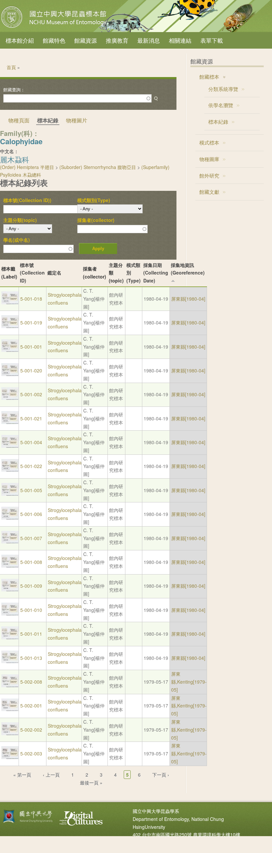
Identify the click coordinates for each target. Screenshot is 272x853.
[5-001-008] (10, 565)
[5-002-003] (10, 757)
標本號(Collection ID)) (27, 200)
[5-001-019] (10, 326)
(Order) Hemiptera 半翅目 (27, 167)
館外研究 (209, 175)
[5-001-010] (10, 613)
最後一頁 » (91, 782)
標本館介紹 (20, 40)
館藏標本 (209, 76)
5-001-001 (31, 346)
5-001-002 (31, 394)
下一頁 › (160, 774)
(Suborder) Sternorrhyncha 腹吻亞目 (97, 167)
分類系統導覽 (223, 88)
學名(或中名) (16, 239)
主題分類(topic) (20, 220)
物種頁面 (19, 120)
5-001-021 (31, 418)
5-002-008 (31, 681)
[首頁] (54, 27)
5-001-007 (31, 538)
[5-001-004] (10, 446)
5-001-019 (31, 322)
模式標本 (209, 142)
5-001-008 (31, 562)
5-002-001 (31, 705)
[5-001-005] (10, 493)
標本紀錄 (218, 121)
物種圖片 (76, 120)
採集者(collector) (95, 220)
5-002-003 (31, 753)
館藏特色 (54, 40)
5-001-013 (31, 658)
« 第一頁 (22, 774)
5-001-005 (31, 490)
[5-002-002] (10, 733)
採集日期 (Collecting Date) (155, 273)
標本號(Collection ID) (32, 273)
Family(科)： (19, 133)
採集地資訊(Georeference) (188, 269)
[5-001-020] (10, 374)
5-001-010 (31, 610)
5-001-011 (31, 633)
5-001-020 (31, 370)
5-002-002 (31, 729)
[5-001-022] (10, 469)
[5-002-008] (10, 685)
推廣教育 (117, 40)
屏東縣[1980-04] (188, 298)
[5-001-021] (10, 422)
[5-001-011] (10, 637)
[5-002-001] (10, 709)
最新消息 (148, 40)
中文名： (9, 151)
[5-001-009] (10, 589)
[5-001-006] (10, 517)
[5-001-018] (10, 302)
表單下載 (211, 40)
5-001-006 (31, 514)
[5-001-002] (10, 398)
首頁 (11, 67)
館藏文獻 (209, 191)
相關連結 (180, 40)
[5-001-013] (10, 661)
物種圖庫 (209, 158)
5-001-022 (31, 466)
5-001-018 (31, 298)
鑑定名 (54, 272)
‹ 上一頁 (51, 774)
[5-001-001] (10, 350)
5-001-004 (31, 442)
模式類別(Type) (93, 200)
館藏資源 (85, 40)
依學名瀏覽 (220, 105)
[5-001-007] (10, 541)
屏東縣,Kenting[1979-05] (189, 681)
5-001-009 (31, 585)
